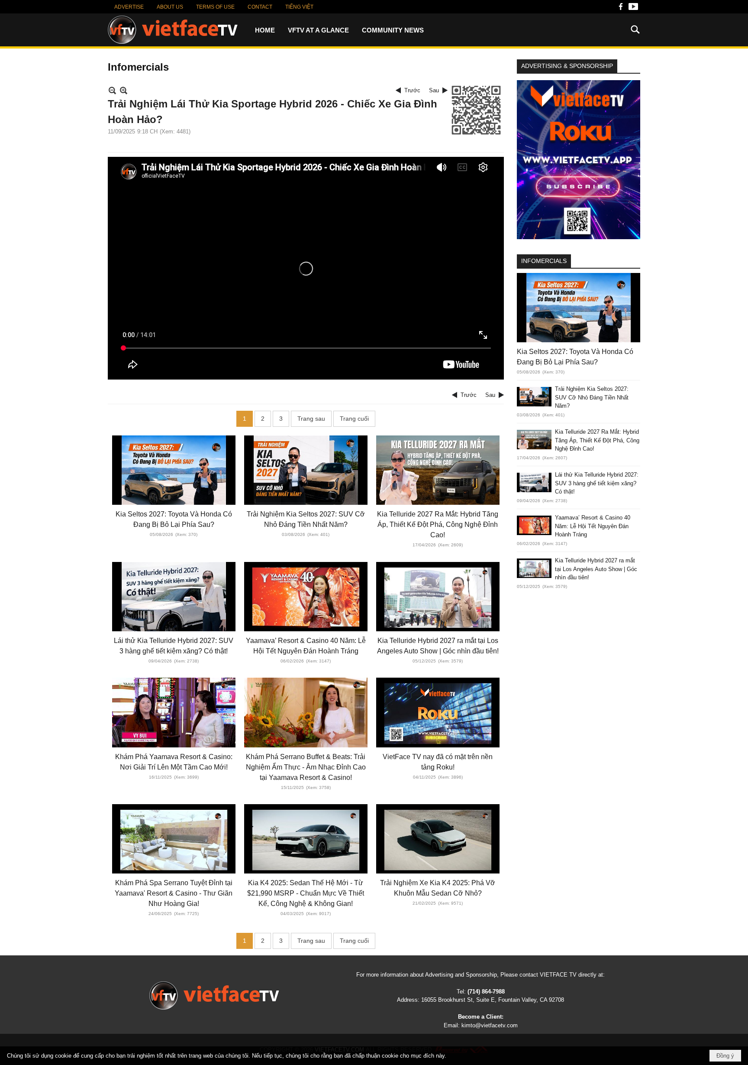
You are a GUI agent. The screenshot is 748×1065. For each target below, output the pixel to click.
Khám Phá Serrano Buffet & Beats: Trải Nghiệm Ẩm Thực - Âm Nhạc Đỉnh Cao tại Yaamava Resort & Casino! (306, 767)
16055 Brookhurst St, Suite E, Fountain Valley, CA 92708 (492, 1000)
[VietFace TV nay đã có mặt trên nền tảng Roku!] (438, 712)
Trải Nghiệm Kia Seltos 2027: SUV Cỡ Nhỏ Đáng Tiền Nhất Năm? (592, 397)
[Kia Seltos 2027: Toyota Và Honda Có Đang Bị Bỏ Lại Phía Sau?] (173, 470)
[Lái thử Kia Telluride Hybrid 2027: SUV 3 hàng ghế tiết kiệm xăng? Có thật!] (173, 596)
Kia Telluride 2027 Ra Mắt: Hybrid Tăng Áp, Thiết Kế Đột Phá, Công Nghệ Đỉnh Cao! (437, 524)
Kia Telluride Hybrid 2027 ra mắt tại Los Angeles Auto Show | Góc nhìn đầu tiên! (596, 569)
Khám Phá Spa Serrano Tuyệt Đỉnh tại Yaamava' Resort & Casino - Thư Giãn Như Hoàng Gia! (173, 893)
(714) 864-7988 (486, 991)
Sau (434, 90)
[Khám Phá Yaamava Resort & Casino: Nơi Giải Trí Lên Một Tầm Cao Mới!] (173, 712)
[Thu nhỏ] (112, 90)
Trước (412, 90)
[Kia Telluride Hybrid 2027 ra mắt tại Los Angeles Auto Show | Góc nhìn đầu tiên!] (438, 596)
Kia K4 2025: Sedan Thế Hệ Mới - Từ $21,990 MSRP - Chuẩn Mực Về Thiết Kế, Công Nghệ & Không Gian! (305, 893)
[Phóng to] (123, 90)
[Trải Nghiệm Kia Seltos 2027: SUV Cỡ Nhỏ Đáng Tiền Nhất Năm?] (306, 470)
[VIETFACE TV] (173, 30)
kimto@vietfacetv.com (489, 1025)
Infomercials (544, 260)
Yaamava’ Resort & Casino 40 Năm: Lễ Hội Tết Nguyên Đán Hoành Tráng (592, 526)
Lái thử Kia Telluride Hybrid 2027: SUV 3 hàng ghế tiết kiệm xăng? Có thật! (596, 483)
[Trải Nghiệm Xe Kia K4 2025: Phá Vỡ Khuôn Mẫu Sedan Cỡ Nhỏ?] (438, 838)
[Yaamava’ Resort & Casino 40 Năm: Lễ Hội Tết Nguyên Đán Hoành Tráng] (306, 596)
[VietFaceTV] (620, 9)
